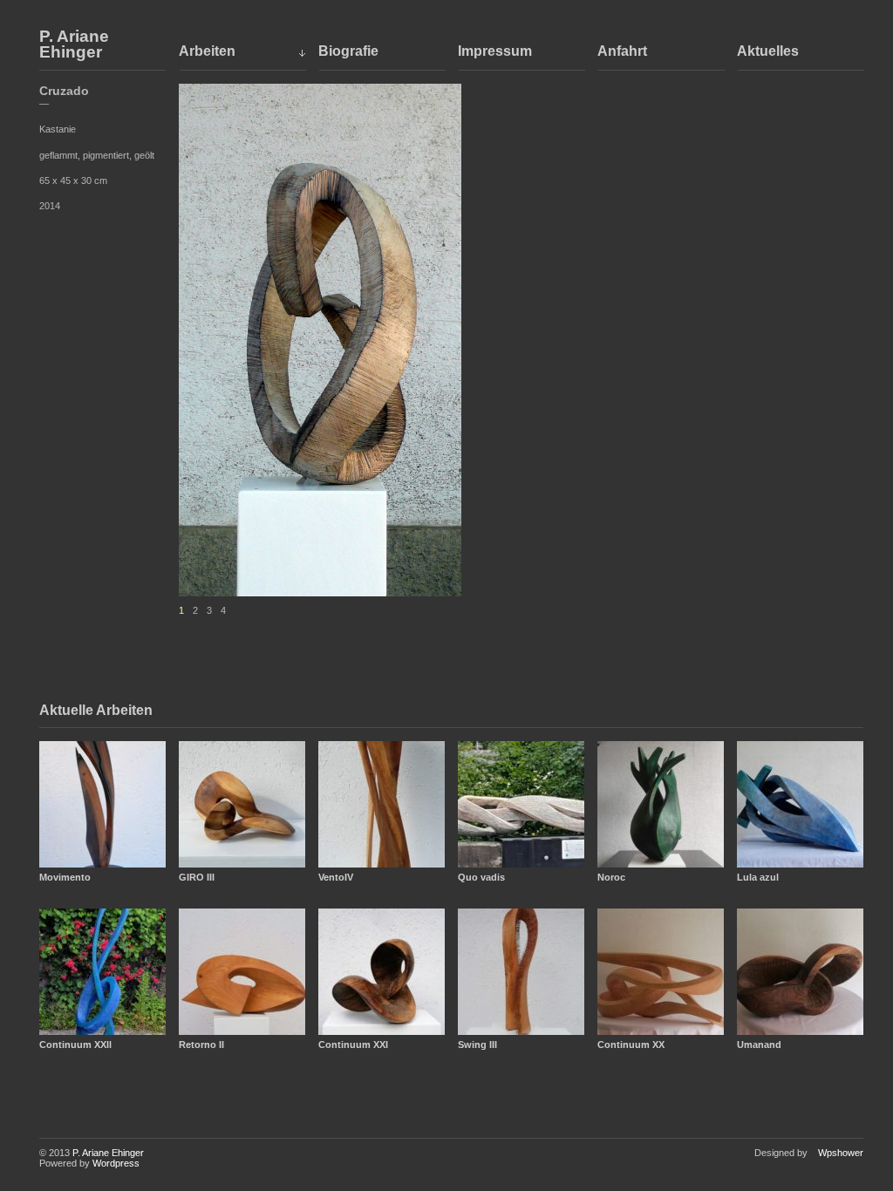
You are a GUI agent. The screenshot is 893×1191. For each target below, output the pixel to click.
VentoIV (335, 877)
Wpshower (840, 1152)
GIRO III (197, 877)
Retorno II (201, 1044)
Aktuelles (768, 51)
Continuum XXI (353, 1044)
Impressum (495, 51)
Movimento (65, 877)
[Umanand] (800, 972)
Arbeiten (207, 51)
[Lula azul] (800, 804)
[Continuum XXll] (102, 972)
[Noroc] (660, 804)
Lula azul (758, 877)
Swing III (477, 1044)
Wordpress (116, 1163)
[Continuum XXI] (381, 972)
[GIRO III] (242, 804)
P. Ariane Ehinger (74, 44)
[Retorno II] (242, 972)
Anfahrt (622, 51)
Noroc (611, 877)
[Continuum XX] (660, 972)
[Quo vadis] (521, 804)
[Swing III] (521, 972)
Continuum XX (631, 1044)
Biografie (348, 51)
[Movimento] (102, 804)
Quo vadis (481, 877)
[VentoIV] (381, 804)
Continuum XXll (75, 1044)
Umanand (759, 1044)
